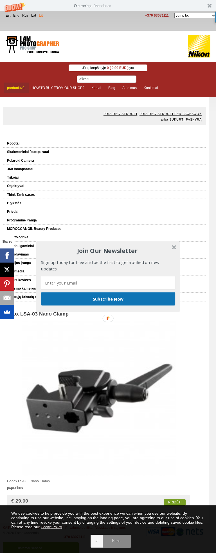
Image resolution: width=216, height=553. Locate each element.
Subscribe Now (108, 298)
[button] (107, 250)
